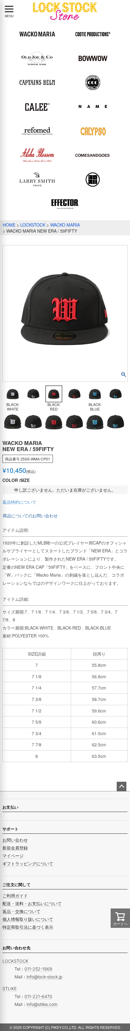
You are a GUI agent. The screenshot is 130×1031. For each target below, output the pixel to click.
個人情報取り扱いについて (27, 919)
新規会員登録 (15, 847)
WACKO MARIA (65, 225)
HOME (9, 225)
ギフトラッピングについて (27, 863)
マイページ (13, 855)
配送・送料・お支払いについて (32, 903)
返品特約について (19, 502)
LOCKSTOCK (32, 225)
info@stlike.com (42, 1004)
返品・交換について (21, 911)
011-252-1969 (38, 968)
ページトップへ (121, 786)
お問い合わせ (15, 840)
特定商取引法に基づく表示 (27, 927)
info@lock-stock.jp (44, 976)
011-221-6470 (38, 996)
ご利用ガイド (15, 895)
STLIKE (9, 988)
